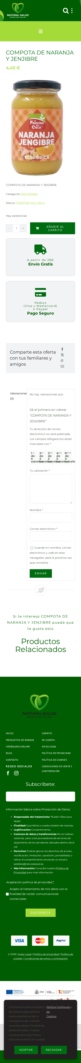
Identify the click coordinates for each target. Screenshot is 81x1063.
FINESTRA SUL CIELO (30, 203)
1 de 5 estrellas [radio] (34, 457)
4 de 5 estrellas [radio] (59, 457)
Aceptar (26, 1050)
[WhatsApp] (62, 361)
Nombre (36, 510)
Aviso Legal (24, 954)
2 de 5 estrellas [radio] (43, 457)
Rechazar (54, 1050)
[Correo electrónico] (62, 366)
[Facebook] (62, 349)
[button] (66, 10)
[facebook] (8, 773)
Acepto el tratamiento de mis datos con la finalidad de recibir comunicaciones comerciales (38, 894)
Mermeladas (29, 194)
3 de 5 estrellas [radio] (51, 457)
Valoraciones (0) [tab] (17, 396)
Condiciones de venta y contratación (46, 958)
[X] (62, 355)
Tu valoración (40, 470)
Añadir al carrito (55, 228)
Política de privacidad (46, 954)
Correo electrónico (43, 529)
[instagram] (16, 773)
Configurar (63, 1007)
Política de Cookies (51, 1011)
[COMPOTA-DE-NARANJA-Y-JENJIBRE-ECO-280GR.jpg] (40, 696)
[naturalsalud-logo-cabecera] (18, 4)
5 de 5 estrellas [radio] (68, 457)
